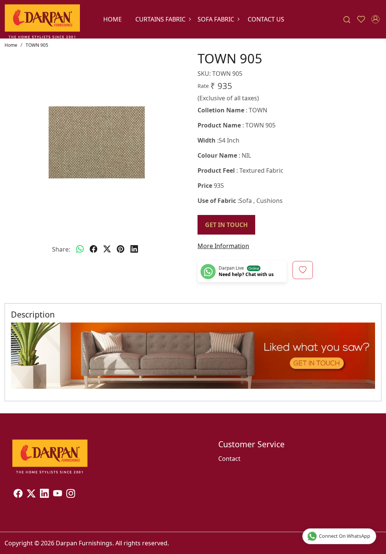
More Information (223, 246)
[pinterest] (120, 249)
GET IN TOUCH (226, 225)
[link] (347, 19)
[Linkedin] (44, 494)
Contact (229, 458)
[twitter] (107, 249)
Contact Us (266, 19)
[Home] (42, 19)
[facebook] (93, 249)
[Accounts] (375, 19)
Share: (61, 249)
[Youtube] (57, 494)
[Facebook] (18, 494)
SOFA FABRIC (216, 19)
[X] (31, 494)
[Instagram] (71, 494)
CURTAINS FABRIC (160, 19)
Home (112, 19)
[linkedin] (134, 249)
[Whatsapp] (80, 249)
